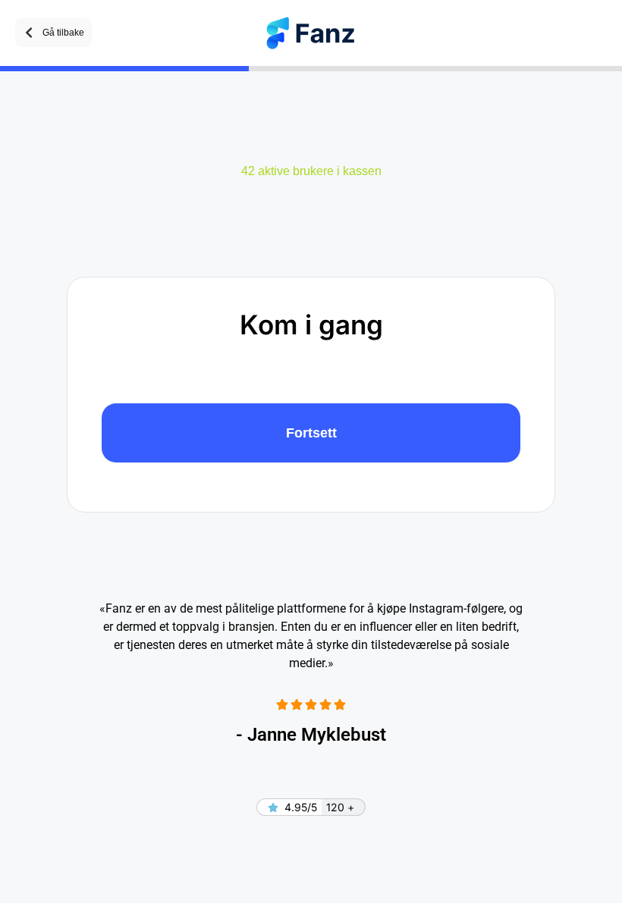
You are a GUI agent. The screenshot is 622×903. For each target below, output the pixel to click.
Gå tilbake (63, 32)
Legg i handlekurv (311, 433)
